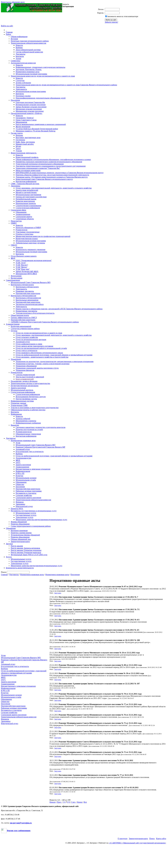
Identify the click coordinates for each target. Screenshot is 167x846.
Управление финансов (25, 370)
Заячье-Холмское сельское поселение (31, 107)
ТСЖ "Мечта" (21, 267)
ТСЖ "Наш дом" (23, 269)
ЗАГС (18, 462)
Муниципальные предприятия (28, 195)
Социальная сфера (18, 210)
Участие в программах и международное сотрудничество (35, 408)
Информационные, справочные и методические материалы (40, 67)
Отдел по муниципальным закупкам (31, 339)
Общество (20, 484)
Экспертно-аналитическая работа (30, 304)
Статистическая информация (28, 208)
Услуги (9, 557)
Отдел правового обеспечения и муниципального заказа (39, 353)
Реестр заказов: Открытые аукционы (26, 550)
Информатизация (23, 471)
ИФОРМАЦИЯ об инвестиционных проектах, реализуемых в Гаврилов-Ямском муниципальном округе (59, 173)
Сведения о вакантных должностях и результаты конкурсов (40, 427)
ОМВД (14, 223)
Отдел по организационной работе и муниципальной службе (41, 348)
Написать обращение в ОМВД (28, 228)
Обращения (11, 528)
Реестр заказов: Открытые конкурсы (26, 552)
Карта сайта (161, 838)
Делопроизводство (23, 458)
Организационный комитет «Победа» (26, 113)
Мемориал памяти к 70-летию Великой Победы (35, 131)
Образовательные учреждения (28, 434)
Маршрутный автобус (25, 144)
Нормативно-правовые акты (27, 72)
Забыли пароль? (111, 22)
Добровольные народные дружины (30, 243)
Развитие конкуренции (25, 201)
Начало (53, 802)
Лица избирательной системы (28, 50)
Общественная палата (20, 315)
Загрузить (57, 593)
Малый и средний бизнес (26, 192)
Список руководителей (25, 375)
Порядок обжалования (20, 524)
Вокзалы (19, 135)
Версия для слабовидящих (18, 831)
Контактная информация (26, 181)
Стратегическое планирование (28, 206)
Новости (19, 45)
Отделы (14, 331)
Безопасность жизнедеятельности (20, 568)
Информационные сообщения (28, 423)
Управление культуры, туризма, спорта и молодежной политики (42, 364)
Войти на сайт (7, 26)
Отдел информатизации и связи (29, 344)
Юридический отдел (24, 506)
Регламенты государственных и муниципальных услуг (34, 511)
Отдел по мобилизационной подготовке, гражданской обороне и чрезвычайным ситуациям (54, 355)
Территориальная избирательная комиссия (28, 43)
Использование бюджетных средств (31, 397)
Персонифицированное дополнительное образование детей (41, 98)
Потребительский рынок (26, 199)
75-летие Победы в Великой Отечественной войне (37, 129)
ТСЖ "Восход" (22, 265)
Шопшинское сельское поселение (30, 111)
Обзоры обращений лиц (21, 539)
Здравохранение (22, 467)
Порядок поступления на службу (29, 429)
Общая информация (19, 36)
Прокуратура (16, 221)
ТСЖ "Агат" (21, 263)
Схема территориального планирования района (31, 526)
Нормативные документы (26, 311)
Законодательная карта (20, 541)
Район (8, 34)
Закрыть (65, 4)
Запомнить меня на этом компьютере (122, 16)
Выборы (19, 47)
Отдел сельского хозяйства (27, 337)
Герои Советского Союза (26, 120)
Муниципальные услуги (26, 513)
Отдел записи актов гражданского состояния (34, 346)
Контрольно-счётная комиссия (23, 296)
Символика (15, 61)
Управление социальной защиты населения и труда (37, 368)
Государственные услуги (26, 515)
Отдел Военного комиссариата (23, 256)
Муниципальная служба (26, 480)
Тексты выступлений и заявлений (30, 377)
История (14, 39)
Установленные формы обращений (25, 535)
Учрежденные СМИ (19, 405)
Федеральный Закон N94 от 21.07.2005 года (29, 555)
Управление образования (26, 366)
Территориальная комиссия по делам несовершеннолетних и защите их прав (43, 76)
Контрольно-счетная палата (22, 285)
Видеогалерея (16, 278)
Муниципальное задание (26, 478)
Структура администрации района (25, 328)
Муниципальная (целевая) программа (31, 74)
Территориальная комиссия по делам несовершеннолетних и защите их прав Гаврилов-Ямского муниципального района (66, 85)
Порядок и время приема (21, 533)
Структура (20, 80)
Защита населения (18, 388)
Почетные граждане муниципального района (30, 41)
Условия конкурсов (24, 432)
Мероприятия (21, 122)
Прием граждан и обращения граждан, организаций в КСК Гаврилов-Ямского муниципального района (59, 309)
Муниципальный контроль (22, 390)
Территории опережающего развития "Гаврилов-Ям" (38, 168)
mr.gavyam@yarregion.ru (21, 823)
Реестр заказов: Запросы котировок (25, 548)
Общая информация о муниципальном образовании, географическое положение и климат (53, 159)
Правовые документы (25, 291)
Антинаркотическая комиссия (23, 63)
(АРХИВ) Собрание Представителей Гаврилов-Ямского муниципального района (45, 322)
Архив (18, 58)
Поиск (152, 838)
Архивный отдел (23, 342)
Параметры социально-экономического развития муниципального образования (49, 162)
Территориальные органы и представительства (30, 383)
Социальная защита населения (28, 498)
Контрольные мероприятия (27, 300)
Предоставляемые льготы (26, 399)
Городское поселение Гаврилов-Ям (30, 102)
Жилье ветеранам (23, 127)
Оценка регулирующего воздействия (31, 197)
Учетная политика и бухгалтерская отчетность (35, 313)
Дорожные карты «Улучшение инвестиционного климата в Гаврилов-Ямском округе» (52, 177)
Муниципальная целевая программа (31, 91)
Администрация (12, 324)
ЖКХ (13, 258)
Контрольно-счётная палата (27, 287)
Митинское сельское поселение (29, 109)
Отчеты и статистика (24, 234)
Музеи (18, 146)
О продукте (122, 838)
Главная (9, 32)
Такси (18, 148)
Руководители (21, 230)
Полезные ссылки (23, 96)
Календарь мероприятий (21, 326)
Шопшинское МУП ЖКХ (26, 274)
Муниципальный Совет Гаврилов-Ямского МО (30, 282)
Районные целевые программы (29, 491)
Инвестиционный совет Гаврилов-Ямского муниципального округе (44, 179)
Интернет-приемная (19, 530)
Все (85, 802)
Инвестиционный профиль (27, 157)
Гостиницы (20, 140)
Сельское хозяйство (24, 495)
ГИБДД (14, 245)
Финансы (20, 502)
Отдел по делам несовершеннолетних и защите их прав (39, 333)
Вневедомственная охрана (27, 238)
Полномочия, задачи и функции (24, 381)
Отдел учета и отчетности (26, 350)
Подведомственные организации (24, 386)
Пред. (59, 802)
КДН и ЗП (20, 473)
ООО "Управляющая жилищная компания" (34, 260)
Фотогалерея (16, 276)
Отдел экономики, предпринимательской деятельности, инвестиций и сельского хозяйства (54, 188)
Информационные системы (22, 401)
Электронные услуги (24, 517)
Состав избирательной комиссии (29, 52)
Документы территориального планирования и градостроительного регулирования (50, 166)
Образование (21, 212)
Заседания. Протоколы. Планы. (29, 69)
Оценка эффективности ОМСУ (24, 318)
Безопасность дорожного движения (30, 249)
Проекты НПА (17, 509)
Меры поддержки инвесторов (28, 170)
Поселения (15, 100)
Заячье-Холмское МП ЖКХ (27, 271)
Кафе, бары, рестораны (25, 142)
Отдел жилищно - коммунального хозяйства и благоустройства (42, 357)
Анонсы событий (23, 419)
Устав (18, 443)
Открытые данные (18, 403)
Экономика (15, 186)
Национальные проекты (26, 203)
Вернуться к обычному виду (13, 2)
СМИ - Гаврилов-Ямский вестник (25, 184)
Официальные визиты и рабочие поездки (28, 410)
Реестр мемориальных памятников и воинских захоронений (41, 124)
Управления (16, 359)
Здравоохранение (23, 214)
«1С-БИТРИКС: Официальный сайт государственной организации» (137, 843)
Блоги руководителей (25, 379)
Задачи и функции (23, 83)
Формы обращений (19, 522)
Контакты (20, 56)
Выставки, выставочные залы (28, 137)
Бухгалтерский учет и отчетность (30, 451)
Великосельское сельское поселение (31, 105)
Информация (16, 414)
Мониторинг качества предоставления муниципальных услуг (41, 520)
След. (73, 802)
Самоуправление (13, 280)
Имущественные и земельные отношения (33, 469)
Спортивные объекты (25, 219)
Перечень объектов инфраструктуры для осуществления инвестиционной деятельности (52, 175)
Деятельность (21, 89)
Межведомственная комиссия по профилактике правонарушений (43, 236)
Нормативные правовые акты (23, 440)
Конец (79, 802)
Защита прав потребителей (27, 190)
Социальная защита (24, 217)
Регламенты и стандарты (26, 493)
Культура (19, 476)
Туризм (19, 151)
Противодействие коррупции (28, 293)
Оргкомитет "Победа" (25, 118)
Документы (20, 54)
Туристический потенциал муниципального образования (40, 164)
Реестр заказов (17, 546)
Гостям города (17, 133)
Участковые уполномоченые (27, 232)
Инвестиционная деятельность (23, 153)
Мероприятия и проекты (26, 421)
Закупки (9, 544)
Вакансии (15, 425)
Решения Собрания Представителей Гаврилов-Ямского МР (40, 447)
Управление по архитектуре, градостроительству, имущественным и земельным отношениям (54, 361)
